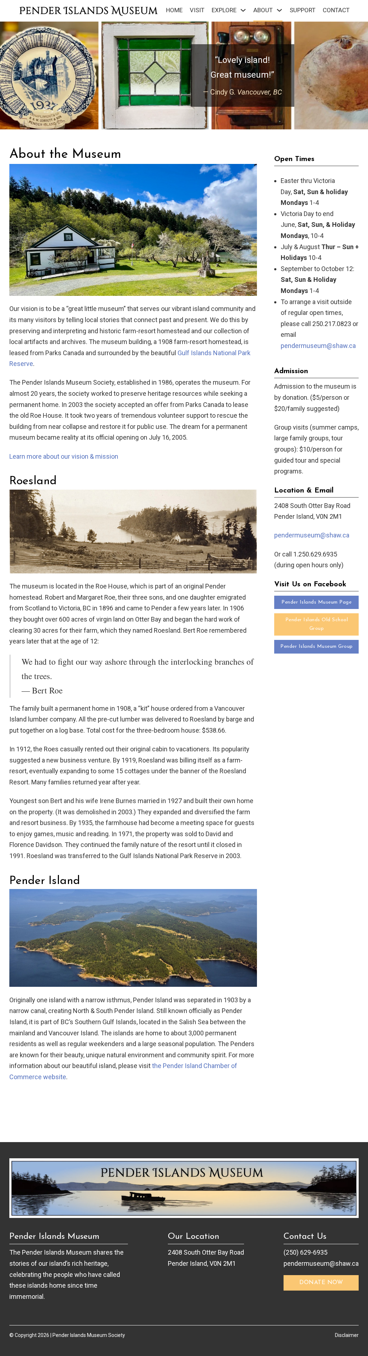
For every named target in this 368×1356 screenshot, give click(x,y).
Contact (336, 10)
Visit (197, 10)
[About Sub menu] (279, 10)
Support (303, 10)
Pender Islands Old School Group (316, 624)
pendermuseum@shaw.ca (318, 345)
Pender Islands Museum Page (316, 602)
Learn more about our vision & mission (63, 456)
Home (174, 10)
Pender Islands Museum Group (316, 646)
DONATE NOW (321, 1283)
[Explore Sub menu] (243, 10)
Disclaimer (347, 1335)
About (263, 10)
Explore (224, 10)
